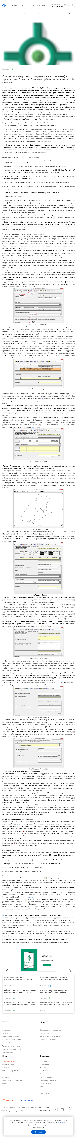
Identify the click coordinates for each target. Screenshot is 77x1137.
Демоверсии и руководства (50, 1030)
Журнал (5, 1033)
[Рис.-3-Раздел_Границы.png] (38, 444)
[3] (33, 427)
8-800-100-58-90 (57, 6)
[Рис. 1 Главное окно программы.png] (38, 305)
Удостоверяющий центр (11, 1049)
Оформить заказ (8, 1061)
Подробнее (61, 1122)
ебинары (6, 1030)
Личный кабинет (26, 1100)
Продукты (23, 5)
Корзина (9, 1100)
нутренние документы (49, 1080)
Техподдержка (45, 1074)
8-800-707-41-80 (57, 4)
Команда (43, 1067)
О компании (41, 5)
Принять (38, 1132)
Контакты (43, 1061)
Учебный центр (8, 1052)
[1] (71, 112)
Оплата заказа (7, 1074)
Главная (14, 5)
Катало (43, 1027)
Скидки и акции (8, 1064)
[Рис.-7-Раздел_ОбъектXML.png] (38, 701)
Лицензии (44, 1071)
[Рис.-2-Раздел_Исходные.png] (38, 373)
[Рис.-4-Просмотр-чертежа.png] (38, 508)
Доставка (5, 1077)
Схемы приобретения (10, 1071)
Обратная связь (46, 1083)
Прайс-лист (6, 1067)
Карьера (43, 1087)
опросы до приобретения (12, 1080)
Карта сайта (44, 1093)
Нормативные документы (11, 1040)
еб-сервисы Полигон (10, 1036)
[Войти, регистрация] (69, 5)
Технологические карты (11, 1046)
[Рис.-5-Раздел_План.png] (38, 568)
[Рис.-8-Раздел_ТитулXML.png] (38, 753)
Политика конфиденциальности (13, 1107)
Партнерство (45, 1090)
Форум (5, 1083)
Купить (32, 5)
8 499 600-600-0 (44, 1110)
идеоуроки (44, 1033)
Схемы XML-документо (11, 1043)
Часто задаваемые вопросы (50, 1036)
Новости (5, 1027)
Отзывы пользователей (48, 1043)
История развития (47, 1077)
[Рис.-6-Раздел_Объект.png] (38, 642)
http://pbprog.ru (27, 897)
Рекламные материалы (48, 1040)
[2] (8, 220)
